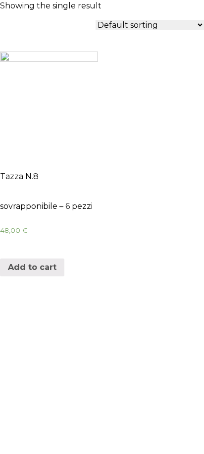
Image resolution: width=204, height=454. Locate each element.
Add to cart (32, 267)
